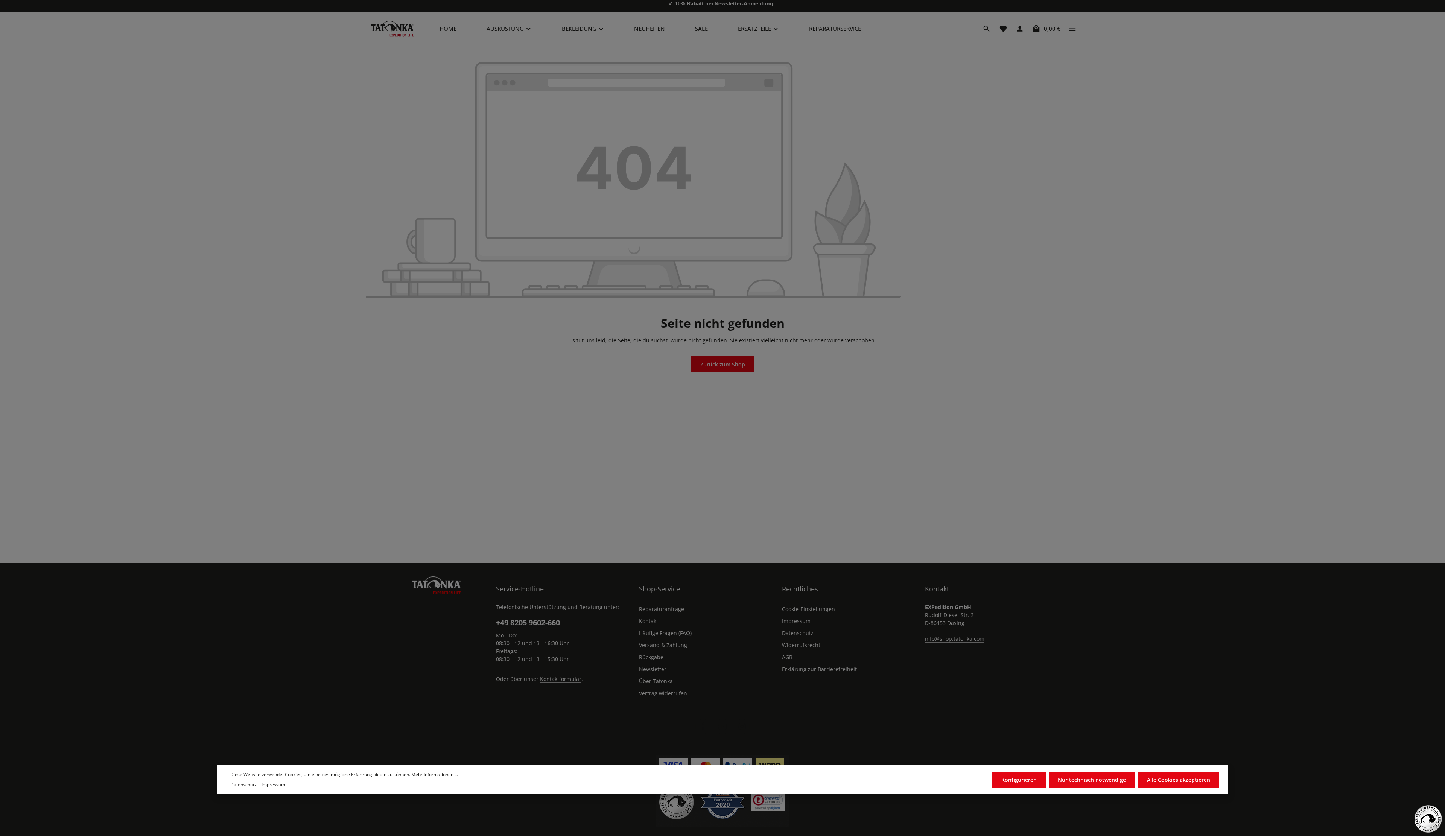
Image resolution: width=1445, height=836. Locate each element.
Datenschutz (798, 633)
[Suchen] (986, 28)
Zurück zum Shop (722, 364)
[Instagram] (742, 726)
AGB (787, 657)
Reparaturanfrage (661, 609)
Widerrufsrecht (801, 645)
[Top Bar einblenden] (1072, 28)
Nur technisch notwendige (1092, 779)
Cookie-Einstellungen (808, 609)
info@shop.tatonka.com (954, 638)
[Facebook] (702, 726)
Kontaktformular (560, 678)
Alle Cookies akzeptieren (1178, 779)
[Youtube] (722, 726)
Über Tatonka (656, 681)
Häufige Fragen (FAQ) (665, 633)
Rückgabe (651, 657)
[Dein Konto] (1019, 28)
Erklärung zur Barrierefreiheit (819, 669)
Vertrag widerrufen (663, 693)
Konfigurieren (1019, 779)
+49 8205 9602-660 (528, 622)
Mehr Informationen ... (434, 774)
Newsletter (652, 669)
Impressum (796, 621)
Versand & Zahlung (663, 645)
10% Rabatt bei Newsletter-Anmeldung (724, 6)
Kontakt (648, 621)
